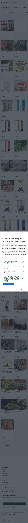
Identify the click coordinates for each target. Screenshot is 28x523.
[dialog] (14, 261)
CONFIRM (8, 284)
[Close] (25, 234)
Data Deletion (6, 289)
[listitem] (14, 259)
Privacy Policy (22, 289)
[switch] (23, 262)
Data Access (14, 289)
